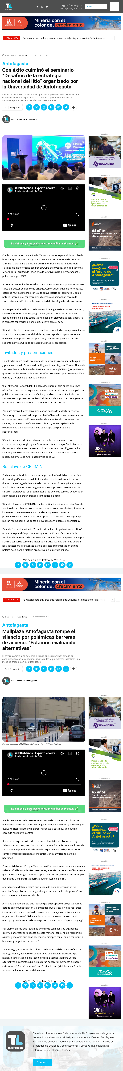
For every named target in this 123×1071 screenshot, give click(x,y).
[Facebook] (37, 6)
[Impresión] (66, 107)
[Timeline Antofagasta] (6, 119)
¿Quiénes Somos (60, 1050)
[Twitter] (46, 6)
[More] (73, 107)
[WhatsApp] (44, 107)
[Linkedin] (51, 107)
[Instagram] (42, 6)
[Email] (58, 107)
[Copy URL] (69, 565)
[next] (118, 38)
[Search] (104, 6)
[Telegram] (62, 565)
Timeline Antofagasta (26, 119)
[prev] (113, 38)
